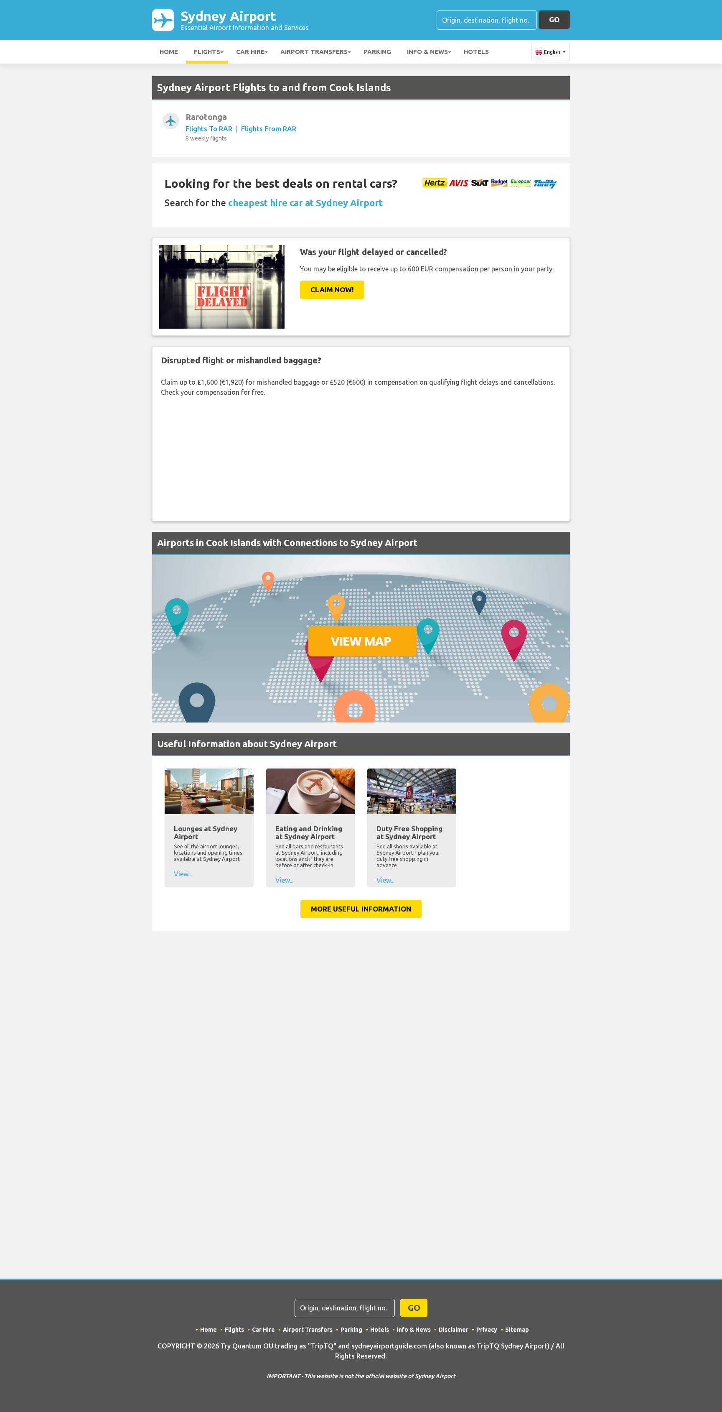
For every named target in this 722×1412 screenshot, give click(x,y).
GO (554, 19)
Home (169, 51)
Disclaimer (453, 1329)
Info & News (427, 51)
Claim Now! (332, 290)
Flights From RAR (268, 129)
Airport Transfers (314, 51)
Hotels (476, 51)
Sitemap (517, 1329)
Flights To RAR (209, 129)
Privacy (486, 1329)
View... (183, 874)
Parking (377, 51)
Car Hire (250, 51)
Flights (207, 51)
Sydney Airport (244, 19)
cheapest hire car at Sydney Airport (305, 202)
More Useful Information (361, 909)
